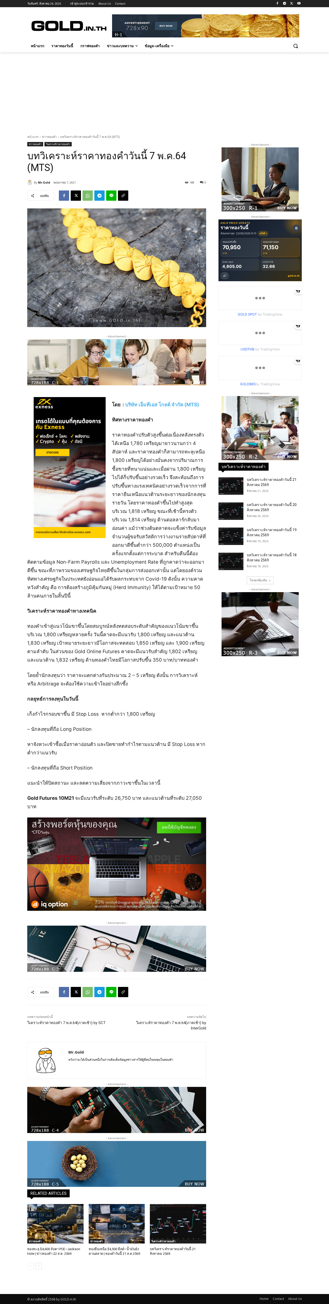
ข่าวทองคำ (49, 137)
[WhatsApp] (88, 195)
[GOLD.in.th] (68, 25)
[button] (295, 46)
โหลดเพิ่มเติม (258, 580)
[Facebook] (277, 4)
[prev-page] (30, 1266)
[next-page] (38, 1266)
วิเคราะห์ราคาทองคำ (58, 144)
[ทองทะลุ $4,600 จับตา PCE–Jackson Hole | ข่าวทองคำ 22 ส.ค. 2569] (55, 1223)
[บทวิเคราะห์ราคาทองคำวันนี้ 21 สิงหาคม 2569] (178, 1223)
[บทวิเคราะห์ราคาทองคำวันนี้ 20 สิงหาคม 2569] (230, 511)
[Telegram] (285, 4)
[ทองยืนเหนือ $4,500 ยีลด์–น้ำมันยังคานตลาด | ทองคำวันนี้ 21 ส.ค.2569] (117, 1223)
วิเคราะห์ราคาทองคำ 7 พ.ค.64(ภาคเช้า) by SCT (66, 1022)
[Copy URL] (123, 195)
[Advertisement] (164, 90)
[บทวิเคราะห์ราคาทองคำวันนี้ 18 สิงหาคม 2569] (230, 561)
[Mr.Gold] (30, 182)
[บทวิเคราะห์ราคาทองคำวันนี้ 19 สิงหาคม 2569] (230, 536)
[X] (292, 4)
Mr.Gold (44, 182)
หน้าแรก (33, 137)
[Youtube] (299, 4)
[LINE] (111, 195)
